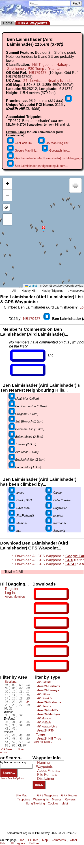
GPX (39, 594)
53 (20, 742)
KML (39, 637)
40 (28, 725)
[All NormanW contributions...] (48, 523)
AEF (39, 651)
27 (20, 705)
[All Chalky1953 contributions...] (11, 500)
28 (28, 705)
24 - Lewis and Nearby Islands (47, 81)
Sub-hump (15, 69)
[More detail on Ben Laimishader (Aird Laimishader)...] (47, 319)
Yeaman (54, 69)
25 (6, 705)
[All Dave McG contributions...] (11, 508)
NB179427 (37, 73)
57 (24, 745)
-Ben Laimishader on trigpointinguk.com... (41, 165)
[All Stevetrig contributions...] (48, 531)
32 (20, 715)
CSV (39, 665)
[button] (43, 228)
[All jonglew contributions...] (48, 515)
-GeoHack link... (24, 143)
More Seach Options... (13, 778)
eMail (65, 803)
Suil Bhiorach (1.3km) (29, 421)
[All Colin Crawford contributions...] (48, 500)
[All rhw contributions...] (11, 531)
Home (8, 23)
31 (13, 715)
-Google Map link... (26, 150)
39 (20, 725)
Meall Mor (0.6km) (27, 398)
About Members (15, 596)
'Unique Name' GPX (50, 608)
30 (6, 715)
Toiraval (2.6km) (25, 444)
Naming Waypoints (44, 764)
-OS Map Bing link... (58, 143)
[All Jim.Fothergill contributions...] (11, 515)
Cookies (53, 803)
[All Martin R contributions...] (11, 523)
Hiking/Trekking (35, 803)
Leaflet (32, 285)
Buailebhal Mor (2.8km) (30, 459)
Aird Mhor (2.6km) (27, 452)
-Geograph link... (59, 150)
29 (10, 708)
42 (13, 728)
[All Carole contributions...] (48, 493)
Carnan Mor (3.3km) (28, 467)
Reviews (70, 799)
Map (45, 840)
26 (13, 705)
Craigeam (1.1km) (26, 414)
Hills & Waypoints (32, 23)
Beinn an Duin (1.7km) (29, 429)
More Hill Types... (43, 741)
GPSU (40, 622)
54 (28, 742)
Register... (23, 355)
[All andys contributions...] (11, 493)
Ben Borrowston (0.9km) (31, 406)
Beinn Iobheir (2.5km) (29, 436)
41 (6, 728)
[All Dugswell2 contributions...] (48, 508)
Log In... (22, 370)
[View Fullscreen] (7, 219)
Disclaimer (45, 779)
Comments (59, 840)
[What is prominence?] (68, 101)
